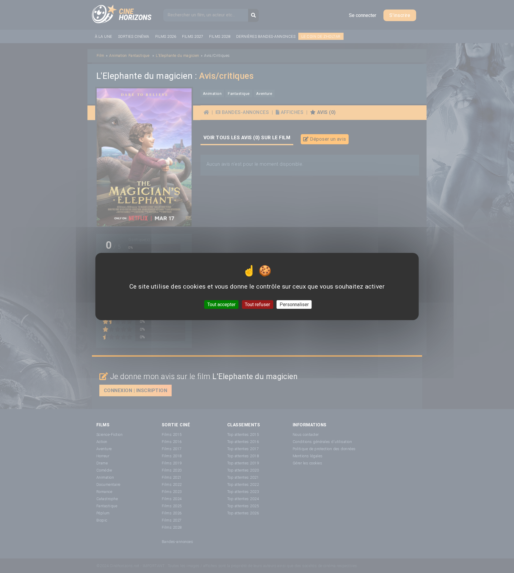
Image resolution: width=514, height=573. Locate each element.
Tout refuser (257, 304)
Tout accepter (221, 304)
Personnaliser (294, 304)
